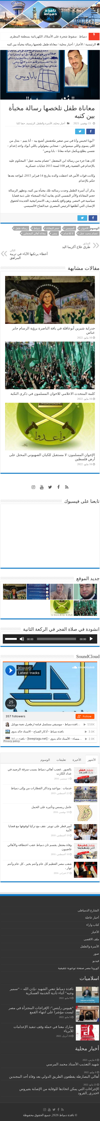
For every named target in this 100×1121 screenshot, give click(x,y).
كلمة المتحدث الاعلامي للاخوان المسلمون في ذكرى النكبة (52, 394)
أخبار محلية (66, 44)
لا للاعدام (68, 233)
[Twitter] (50, 487)
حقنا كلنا (21, 123)
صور (96, 953)
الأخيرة (77, 760)
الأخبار (79, 44)
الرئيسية (91, 44)
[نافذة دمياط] (50, 14)
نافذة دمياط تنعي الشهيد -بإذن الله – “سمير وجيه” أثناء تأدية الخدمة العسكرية (41, 991)
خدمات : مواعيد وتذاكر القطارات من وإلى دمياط (41, 788)
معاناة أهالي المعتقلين (34, 233)
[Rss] (66, 487)
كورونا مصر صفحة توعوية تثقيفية (78, 968)
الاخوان (84, 228)
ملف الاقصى (91, 939)
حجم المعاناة (52, 228)
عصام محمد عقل (89, 233)
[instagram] (33, 487)
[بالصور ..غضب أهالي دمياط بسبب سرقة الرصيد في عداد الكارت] (85, 775)
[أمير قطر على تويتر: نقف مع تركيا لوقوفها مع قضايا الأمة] (85, 832)
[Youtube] (41, 487)
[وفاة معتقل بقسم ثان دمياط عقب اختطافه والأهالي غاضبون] (85, 851)
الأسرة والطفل (44, 123)
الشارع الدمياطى (88, 910)
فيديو (96, 961)
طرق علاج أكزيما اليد (76, 245)
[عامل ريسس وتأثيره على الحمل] (85, 813)
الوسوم (45, 760)
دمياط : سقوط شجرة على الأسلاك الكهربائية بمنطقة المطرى (48, 36)
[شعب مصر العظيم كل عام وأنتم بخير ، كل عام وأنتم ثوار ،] (85, 870)
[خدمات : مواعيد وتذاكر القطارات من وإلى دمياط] (85, 794)
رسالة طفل (21, 228)
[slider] (11, 638)
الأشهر (92, 760)
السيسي (70, 228)
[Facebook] (58, 487)
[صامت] (22, 639)
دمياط (37, 228)
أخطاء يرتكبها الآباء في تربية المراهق (29, 254)
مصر (54, 233)
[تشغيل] (91, 639)
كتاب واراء (92, 924)
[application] (50, 639)
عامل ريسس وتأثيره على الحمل (51, 807)
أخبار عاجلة (92, 917)
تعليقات (61, 760)
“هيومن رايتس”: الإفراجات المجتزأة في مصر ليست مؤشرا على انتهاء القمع (41, 1010)
